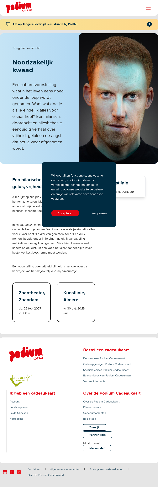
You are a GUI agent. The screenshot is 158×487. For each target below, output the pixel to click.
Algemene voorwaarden (65, 469)
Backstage (89, 419)
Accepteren (65, 213)
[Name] (148, 7)
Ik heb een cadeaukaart (32, 393)
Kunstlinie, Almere (74, 296)
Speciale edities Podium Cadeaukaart (106, 370)
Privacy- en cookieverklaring (106, 469)
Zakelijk (94, 427)
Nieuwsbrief (96, 448)
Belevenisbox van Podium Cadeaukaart (107, 375)
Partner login (97, 435)
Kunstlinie (118, 182)
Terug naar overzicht (26, 48)
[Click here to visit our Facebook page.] (12, 472)
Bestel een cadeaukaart (106, 350)
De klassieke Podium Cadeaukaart (104, 358)
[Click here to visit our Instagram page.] (5, 472)
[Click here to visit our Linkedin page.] (19, 472)
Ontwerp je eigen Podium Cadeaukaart (107, 364)
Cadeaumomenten (94, 413)
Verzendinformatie (94, 381)
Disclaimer (34, 469)
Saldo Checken (19, 413)
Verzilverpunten (19, 407)
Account (14, 401)
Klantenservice (92, 407)
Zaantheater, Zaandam (32, 296)
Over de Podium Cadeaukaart (101, 401)
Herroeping (16, 419)
